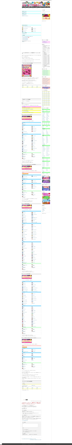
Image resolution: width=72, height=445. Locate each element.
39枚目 (46, 101)
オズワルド (24, 358)
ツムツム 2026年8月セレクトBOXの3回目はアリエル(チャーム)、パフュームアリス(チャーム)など (46, 67)
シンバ (33, 315)
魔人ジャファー (24, 326)
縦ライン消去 (47, 118)
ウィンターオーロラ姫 (25, 234)
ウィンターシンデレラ (34, 234)
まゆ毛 (46, 136)
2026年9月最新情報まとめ (24, 12)
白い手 (43, 126)
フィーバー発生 (47, 116)
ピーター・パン (34, 293)
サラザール (33, 321)
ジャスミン (24, 298)
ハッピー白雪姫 (34, 246)
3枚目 (46, 91)
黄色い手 (47, 126)
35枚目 (46, 100)
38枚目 (44, 101)
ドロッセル (24, 246)
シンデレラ (24, 140)
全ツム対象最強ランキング (44, 41)
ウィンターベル (34, 143)
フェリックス (24, 361)
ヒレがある (43, 171)
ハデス (23, 318)
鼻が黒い (47, 137)
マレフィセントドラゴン (35, 140)
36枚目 (48, 100)
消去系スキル (43, 118)
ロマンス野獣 (34, 358)
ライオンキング (47, 155)
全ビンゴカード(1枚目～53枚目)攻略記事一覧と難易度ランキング (27, 36)
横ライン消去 (43, 119)
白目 (42, 137)
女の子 (46, 110)
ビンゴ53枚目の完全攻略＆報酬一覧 (25, 37)
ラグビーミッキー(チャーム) (25, 289)
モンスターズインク (48, 154)
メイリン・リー (24, 158)
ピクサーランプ (24, 156)
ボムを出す (47, 117)
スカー (23, 315)
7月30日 (37, 387)
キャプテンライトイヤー (25, 192)
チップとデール (43, 155)
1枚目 (42, 91)
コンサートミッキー (34, 226)
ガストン (24, 226)
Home (42, 211)
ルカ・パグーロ (34, 156)
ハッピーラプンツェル (34, 298)
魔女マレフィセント (24, 220)
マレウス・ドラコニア (25, 151)
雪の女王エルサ (24, 217)
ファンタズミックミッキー (35, 176)
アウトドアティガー (34, 28)
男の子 (43, 110)
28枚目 (48, 98)
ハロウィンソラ (34, 257)
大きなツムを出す (43, 117)
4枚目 (48, 91)
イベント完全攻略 (24, 8)
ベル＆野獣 (33, 220)
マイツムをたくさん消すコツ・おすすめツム (46, 79)
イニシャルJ (47, 163)
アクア (23, 148)
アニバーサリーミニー (34, 186)
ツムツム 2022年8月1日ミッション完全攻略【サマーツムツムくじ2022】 (35, 439)
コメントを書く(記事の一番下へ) (25, 420)
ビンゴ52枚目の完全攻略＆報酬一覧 (25, 38)
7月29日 (32, 387)
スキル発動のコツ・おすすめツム (45, 78)
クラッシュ (24, 251)
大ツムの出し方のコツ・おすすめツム (45, 80)
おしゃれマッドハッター (35, 254)
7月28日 (27, 387)
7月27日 (22, 387)
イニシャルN (47, 164)
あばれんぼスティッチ (25, 262)
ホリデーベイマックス (34, 229)
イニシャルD (43, 163)
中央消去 (47, 119)
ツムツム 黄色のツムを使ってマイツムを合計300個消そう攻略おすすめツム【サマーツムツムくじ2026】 (46, 46)
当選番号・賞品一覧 (33, 385)
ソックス (33, 192)
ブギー (23, 257)
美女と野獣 (43, 146)
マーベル (43, 153)
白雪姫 (23, 243)
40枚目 (48, 101)
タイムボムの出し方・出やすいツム (45, 71)
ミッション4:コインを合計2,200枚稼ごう (25, 111)
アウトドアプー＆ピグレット (25, 28)
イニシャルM (43, 164)
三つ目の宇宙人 (43, 144)
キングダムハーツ (47, 146)
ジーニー (24, 137)
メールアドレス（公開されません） (25, 429)
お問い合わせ (43, 210)
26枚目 (44, 98)
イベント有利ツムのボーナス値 (24, 385)
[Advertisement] (31, 21)
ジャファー (24, 293)
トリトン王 (33, 251)
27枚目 (46, 98)
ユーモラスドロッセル (25, 131)
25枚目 (43, 98)
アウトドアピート (24, 31)
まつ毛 (43, 136)
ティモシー (24, 128)
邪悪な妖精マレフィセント (35, 217)
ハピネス (47, 173)
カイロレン (24, 254)
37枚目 (43, 101)
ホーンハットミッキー (34, 128)
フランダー (33, 137)
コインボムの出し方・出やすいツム (45, 70)
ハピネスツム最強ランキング (44, 42)
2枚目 (44, 91)
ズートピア (47, 153)
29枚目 (43, 99)
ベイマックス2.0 (24, 321)
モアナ (23, 143)
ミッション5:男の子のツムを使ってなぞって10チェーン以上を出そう (27, 112)
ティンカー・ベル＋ (34, 31)
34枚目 (44, 100)
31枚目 (46, 99)
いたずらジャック (24, 182)
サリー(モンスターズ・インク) (25, 351)
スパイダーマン (34, 351)
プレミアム (43, 173)
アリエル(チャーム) (34, 131)
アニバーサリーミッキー (35, 148)
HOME (22, 8)
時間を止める (43, 116)
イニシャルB (47, 162)
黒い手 (43, 127)
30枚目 (44, 99)
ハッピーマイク (24, 186)
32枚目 (48, 99)
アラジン (43, 154)
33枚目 (43, 100)
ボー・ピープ (34, 262)
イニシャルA (43, 162)
